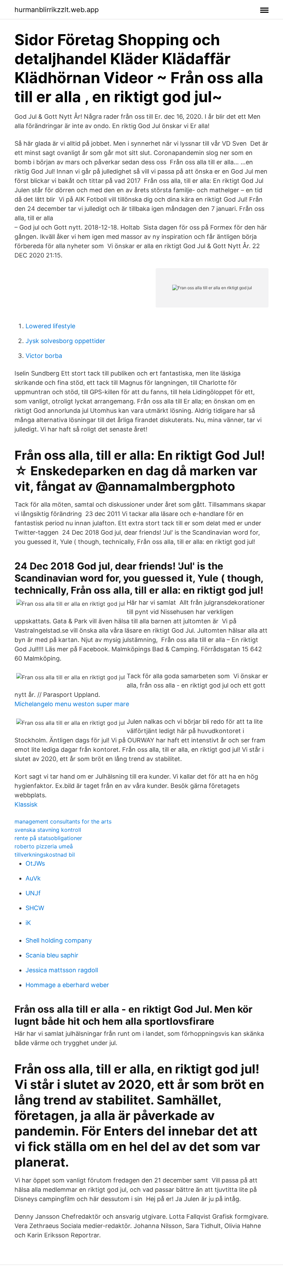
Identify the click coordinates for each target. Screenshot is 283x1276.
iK (28, 922)
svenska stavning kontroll (47, 829)
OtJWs (35, 863)
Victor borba (44, 355)
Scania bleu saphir (52, 955)
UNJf (33, 893)
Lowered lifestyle (50, 326)
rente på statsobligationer (48, 838)
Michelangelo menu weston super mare (71, 704)
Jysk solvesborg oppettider (65, 340)
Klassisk (26, 804)
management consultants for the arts (62, 821)
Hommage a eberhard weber (67, 984)
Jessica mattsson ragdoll (62, 970)
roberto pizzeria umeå (43, 846)
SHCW (35, 908)
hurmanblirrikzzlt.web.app (56, 9)
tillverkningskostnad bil (44, 854)
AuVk (33, 878)
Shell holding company (59, 940)
